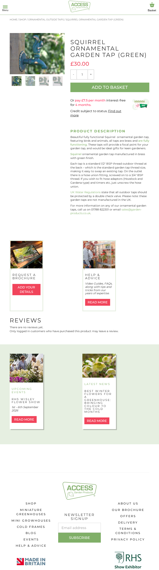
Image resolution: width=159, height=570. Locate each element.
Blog (31, 533)
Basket (152, 10)
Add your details (26, 289)
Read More (98, 302)
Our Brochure (128, 510)
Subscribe (79, 538)
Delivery (128, 522)
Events (31, 539)
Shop (31, 503)
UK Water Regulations (85, 192)
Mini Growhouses (31, 520)
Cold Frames (31, 527)
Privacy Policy (128, 539)
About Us (128, 503)
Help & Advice (31, 545)
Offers (128, 516)
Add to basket (110, 87)
